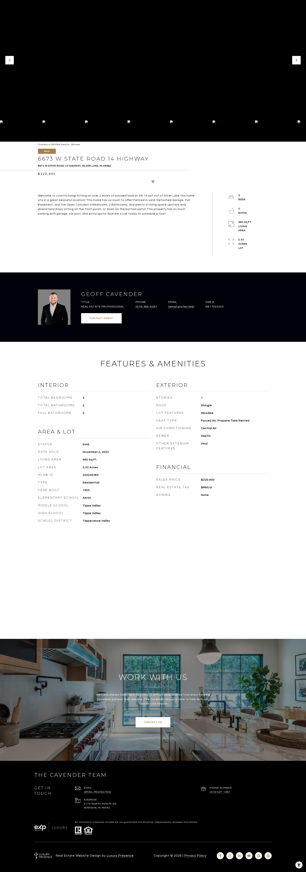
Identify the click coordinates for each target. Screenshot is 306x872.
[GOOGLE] (258, 855)
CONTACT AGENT (101, 318)
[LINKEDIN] (239, 855)
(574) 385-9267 (146, 306)
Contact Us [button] (153, 722)
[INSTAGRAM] (229, 855)
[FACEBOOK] (220, 855)
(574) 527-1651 (220, 792)
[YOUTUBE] (249, 855)
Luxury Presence (120, 855)
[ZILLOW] (268, 855)
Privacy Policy (195, 855)
